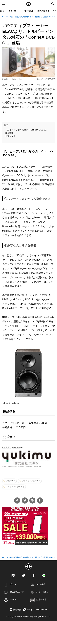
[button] (53, 11)
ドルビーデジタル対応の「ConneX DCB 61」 (26, 129)
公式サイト (10, 136)
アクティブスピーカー (31, 481)
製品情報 (9, 133)
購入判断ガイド (44, 11)
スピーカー (10, 481)
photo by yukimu (15, 79)
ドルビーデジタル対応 (15, 487)
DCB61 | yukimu (11, 447)
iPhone (12, 11)
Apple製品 (28, 11)
